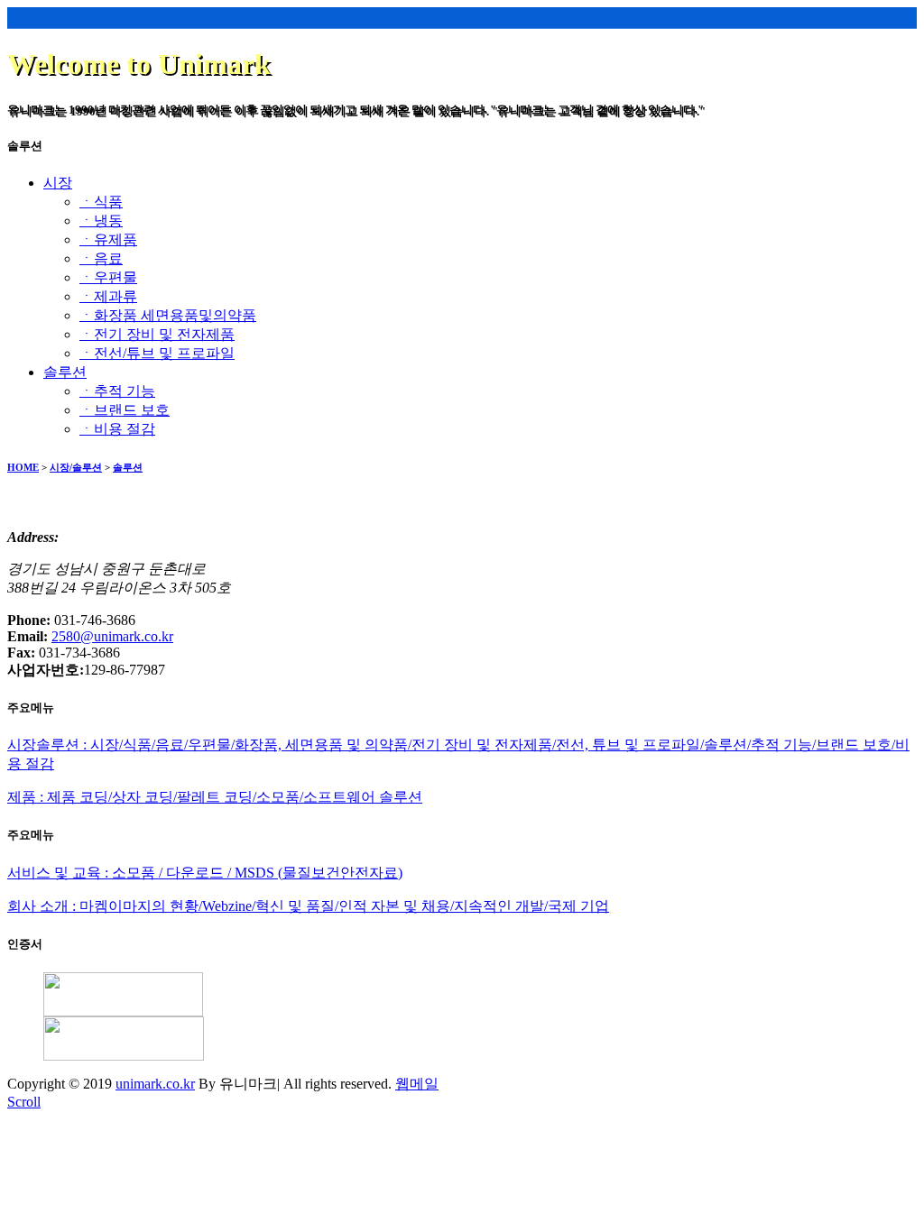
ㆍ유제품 (108, 239)
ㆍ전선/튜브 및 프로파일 (157, 353)
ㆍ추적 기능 (117, 391)
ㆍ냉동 (101, 220)
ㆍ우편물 (108, 277)
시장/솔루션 (76, 467)
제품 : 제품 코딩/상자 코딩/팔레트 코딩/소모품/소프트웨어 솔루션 (214, 796)
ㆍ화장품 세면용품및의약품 (167, 315)
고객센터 (781, 93)
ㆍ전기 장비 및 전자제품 (157, 334)
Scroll (24, 1101)
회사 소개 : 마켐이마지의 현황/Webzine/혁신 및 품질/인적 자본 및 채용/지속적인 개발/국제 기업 (308, 906)
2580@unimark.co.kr (112, 636)
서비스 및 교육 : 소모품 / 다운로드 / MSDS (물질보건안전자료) (204, 872)
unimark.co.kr (155, 1083)
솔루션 (128, 467)
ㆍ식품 (101, 201)
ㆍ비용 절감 (117, 429)
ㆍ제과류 (108, 296)
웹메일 (417, 1083)
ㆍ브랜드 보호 (124, 410)
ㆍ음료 (101, 258)
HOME (23, 467)
